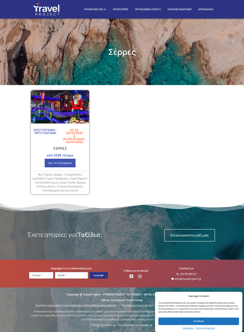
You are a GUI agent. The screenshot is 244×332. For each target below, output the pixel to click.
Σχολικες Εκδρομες (179, 9)
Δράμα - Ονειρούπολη (67, 174)
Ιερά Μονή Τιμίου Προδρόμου (51, 178)
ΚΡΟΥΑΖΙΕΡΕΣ (120, 9)
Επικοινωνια (205, 9)
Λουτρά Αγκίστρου (46, 182)
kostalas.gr (146, 325)
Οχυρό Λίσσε (67, 182)
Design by (98, 325)
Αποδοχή (198, 321)
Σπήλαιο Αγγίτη (46, 186)
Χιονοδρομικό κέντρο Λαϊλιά (60, 190)
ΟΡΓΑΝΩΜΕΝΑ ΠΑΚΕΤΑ (148, 9)
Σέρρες (81, 182)
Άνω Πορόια (45, 174)
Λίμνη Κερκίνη (78, 178)
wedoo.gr (110, 325)
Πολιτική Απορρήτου (205, 328)
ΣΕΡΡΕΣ (60, 148)
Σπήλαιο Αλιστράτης (70, 186)
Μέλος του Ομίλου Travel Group (122, 300)
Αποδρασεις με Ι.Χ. (95, 9)
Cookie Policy (188, 328)
